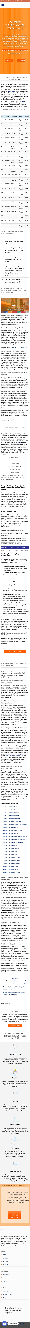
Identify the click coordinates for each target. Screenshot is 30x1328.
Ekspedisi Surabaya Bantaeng (11, 860)
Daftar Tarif (6, 1265)
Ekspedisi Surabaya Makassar (11, 872)
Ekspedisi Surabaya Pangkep (11, 809)
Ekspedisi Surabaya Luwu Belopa (12, 830)
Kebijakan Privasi (7, 1294)
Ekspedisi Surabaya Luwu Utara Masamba (15, 836)
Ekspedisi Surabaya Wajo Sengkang (13, 842)
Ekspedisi (5, 1261)
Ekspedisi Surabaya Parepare (11, 812)
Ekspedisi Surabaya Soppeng (11, 848)
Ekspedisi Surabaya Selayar (10, 854)
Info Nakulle (15, 978)
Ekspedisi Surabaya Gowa (10, 869)
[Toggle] (2, 241)
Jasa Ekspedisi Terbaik (20, 1324)
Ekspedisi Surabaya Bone (10, 845)
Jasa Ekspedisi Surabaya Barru (14, 755)
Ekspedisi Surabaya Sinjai (10, 851)
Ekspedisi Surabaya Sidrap (10, 827)
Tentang (5, 1281)
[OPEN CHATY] (4, 1323)
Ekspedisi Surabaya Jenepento (11, 863)
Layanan (5, 1258)
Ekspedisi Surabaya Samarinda (19, 347)
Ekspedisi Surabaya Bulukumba (12, 857)
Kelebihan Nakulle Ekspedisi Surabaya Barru (15, 981)
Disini (23, 101)
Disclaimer (6, 1274)
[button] (2, 5)
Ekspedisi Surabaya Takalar (10, 866)
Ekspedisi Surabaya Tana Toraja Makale (14, 821)
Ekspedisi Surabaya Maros (10, 806)
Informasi (5, 1278)
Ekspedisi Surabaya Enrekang (11, 818)
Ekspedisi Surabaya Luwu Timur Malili (14, 839)
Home (4, 1254)
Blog (4, 1298)
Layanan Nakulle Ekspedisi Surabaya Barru (15, 984)
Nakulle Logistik (11, 91)
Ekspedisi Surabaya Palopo (10, 833)
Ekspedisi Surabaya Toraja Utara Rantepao (15, 824)
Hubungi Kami (7, 1291)
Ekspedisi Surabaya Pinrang (11, 815)
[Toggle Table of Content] (11, 420)
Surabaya (18, 442)
